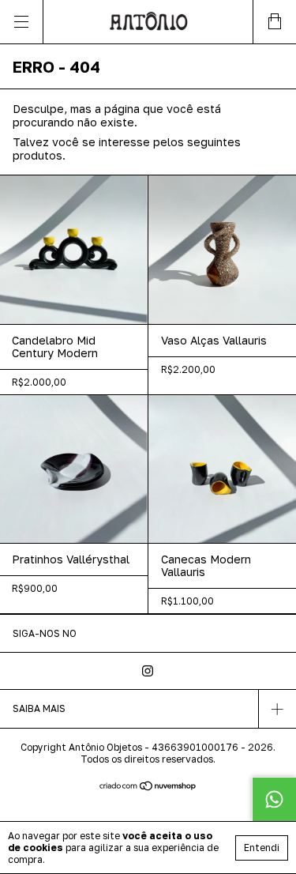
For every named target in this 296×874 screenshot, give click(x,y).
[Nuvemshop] (148, 786)
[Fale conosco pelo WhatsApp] (274, 799)
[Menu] (21, 21)
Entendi (261, 847)
